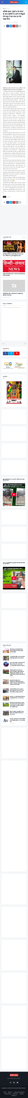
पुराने (25, 343)
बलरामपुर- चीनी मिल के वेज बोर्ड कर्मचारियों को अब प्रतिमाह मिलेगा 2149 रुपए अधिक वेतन (17, 720)
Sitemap (21, 1093)
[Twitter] (10, 26)
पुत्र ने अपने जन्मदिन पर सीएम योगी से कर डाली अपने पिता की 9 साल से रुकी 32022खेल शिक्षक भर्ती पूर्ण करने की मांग (17, 664)
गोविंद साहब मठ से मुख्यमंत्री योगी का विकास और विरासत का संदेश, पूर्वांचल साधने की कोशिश (16, 650)
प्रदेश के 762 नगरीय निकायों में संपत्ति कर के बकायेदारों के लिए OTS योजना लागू (17, 697)
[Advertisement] (14, 45)
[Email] (17, 26)
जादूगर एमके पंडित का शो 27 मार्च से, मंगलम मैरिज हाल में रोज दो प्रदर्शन (14, 274)
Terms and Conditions (19, 1092)
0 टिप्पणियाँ (15, 22)
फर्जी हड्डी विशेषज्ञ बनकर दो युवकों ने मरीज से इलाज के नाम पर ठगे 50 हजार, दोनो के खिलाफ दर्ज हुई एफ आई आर (17, 690)
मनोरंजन (7, 8)
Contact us (14, 1095)
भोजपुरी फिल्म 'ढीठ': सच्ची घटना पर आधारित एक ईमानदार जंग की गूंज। (13, 294)
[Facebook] (7, 26)
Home (4, 1092)
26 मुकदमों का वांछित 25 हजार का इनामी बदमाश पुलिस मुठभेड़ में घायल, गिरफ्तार (17, 657)
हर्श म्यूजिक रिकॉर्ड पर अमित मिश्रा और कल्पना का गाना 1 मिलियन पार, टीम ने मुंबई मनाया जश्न (13, 254)
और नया (3, 343)
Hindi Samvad (13, 1088)
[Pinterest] (13, 26)
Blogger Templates (13, 1089)
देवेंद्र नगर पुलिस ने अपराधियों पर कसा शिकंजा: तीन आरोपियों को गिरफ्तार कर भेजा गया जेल (17, 713)
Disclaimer (15, 1093)
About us (10, 1092)
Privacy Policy (8, 1093)
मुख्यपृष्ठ (4, 8)
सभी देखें (23, 237)
